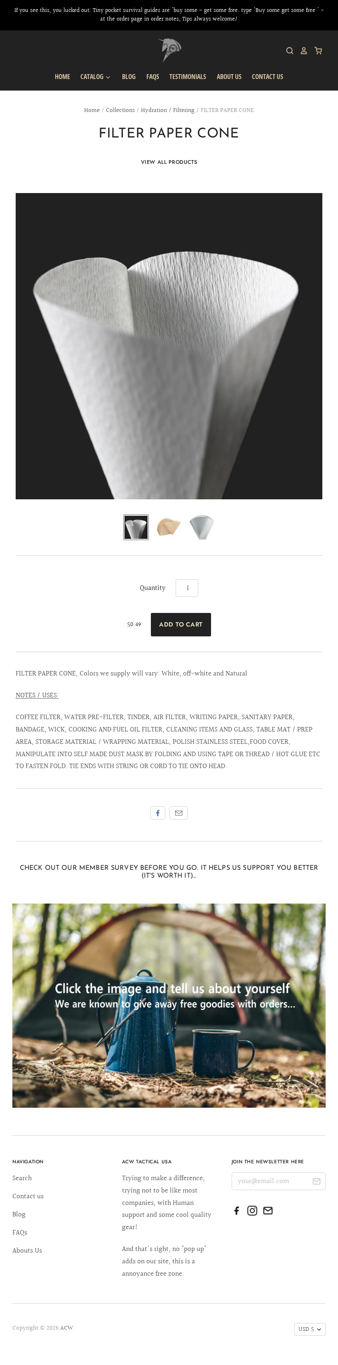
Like (157, 813)
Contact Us (267, 76)
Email (178, 813)
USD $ (306, 1329)
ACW (66, 1328)
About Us (229, 76)
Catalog (92, 76)
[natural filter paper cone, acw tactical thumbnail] (169, 527)
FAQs (152, 76)
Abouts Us (27, 1250)
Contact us (28, 1196)
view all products (169, 162)
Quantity (153, 588)
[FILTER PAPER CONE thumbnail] (202, 527)
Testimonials (187, 76)
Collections (120, 110)
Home (62, 76)
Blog (129, 76)
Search (22, 1178)
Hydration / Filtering (168, 110)
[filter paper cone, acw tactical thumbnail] (136, 527)
